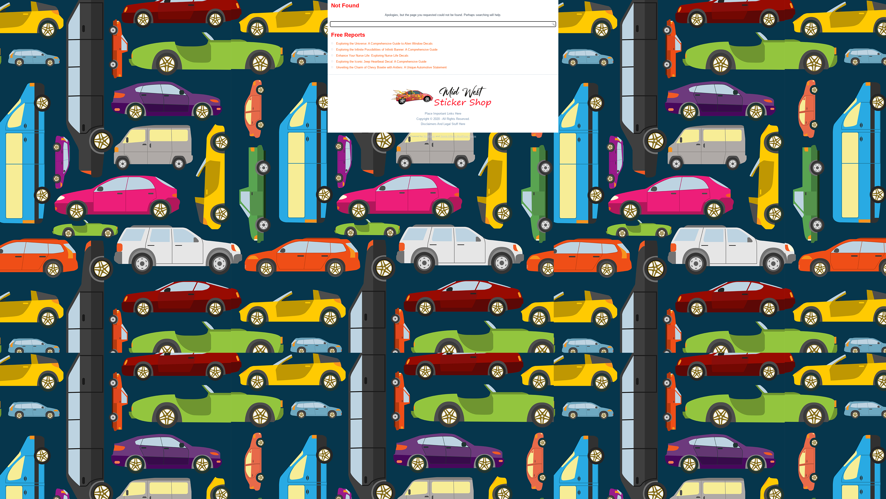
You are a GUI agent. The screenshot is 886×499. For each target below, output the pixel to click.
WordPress (429, 136)
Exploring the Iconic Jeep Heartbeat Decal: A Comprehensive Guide (381, 61)
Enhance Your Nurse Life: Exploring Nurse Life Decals (372, 55)
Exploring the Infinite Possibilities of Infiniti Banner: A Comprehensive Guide (386, 49)
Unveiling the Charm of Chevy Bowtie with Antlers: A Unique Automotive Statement (391, 67)
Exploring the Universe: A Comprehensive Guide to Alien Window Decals (384, 43)
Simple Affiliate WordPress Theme (458, 136)
